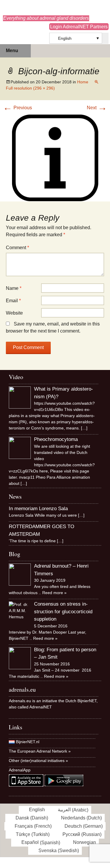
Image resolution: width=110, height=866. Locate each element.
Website (14, 312)
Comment (17, 247)
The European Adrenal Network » (40, 751)
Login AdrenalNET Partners (79, 26)
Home (82, 82)
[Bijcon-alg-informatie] (55, 157)
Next (97, 107)
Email (13, 300)
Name (13, 288)
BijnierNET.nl (27, 741)
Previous (17, 107)
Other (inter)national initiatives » (38, 760)
